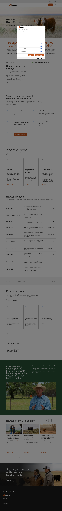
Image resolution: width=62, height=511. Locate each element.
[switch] (41, 46)
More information (21, 38)
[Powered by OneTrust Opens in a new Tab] (40, 58)
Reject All (31, 55)
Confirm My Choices (39, 55)
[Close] (44, 27)
